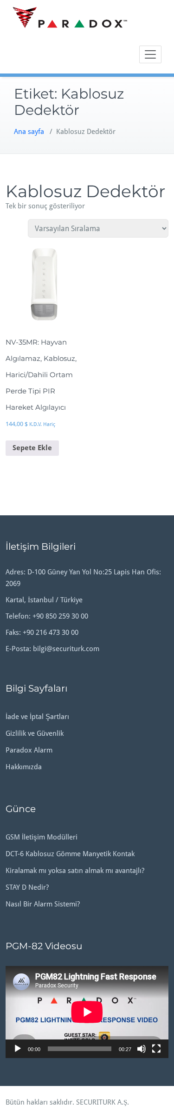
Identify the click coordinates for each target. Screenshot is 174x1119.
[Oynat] (17, 1048)
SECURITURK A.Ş (101, 1102)
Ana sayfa (29, 131)
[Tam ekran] (156, 1048)
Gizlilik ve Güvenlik (35, 733)
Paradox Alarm (29, 750)
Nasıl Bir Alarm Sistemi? (43, 904)
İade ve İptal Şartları (37, 717)
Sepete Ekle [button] (32, 448)
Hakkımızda (24, 767)
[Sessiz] (141, 1048)
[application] (87, 1012)
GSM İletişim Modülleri (41, 837)
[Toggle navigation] (150, 54)
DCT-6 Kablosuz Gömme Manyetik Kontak (70, 854)
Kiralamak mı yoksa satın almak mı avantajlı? (75, 870)
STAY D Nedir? (27, 887)
